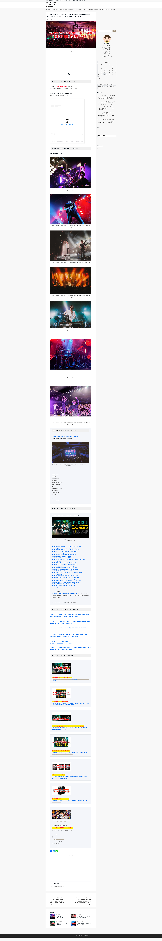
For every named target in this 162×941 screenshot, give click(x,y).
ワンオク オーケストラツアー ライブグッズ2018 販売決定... (83, 917)
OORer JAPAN (57, 19)
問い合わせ (100, 148)
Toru (103, 86)
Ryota (108, 84)
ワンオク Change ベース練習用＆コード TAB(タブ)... (84, 924)
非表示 (72, 74)
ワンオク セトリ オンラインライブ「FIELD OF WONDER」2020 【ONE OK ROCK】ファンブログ (106, 108)
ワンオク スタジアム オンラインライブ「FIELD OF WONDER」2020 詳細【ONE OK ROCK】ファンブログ (106, 121)
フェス (110, 86)
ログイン (63, 886)
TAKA (111, 84)
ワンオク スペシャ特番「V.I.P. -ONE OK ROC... (62, 924)
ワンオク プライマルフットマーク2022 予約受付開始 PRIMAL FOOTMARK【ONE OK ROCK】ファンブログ (106, 97)
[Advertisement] (60, 61)
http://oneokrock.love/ (59, 839)
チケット (106, 86)
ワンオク (99, 88)
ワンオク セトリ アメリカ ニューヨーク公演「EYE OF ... (62, 917)
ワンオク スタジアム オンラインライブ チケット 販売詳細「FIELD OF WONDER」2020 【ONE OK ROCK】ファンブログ (106, 115)
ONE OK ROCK (103, 84)
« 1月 (98, 78)
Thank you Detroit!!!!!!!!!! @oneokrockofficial (60, 138)
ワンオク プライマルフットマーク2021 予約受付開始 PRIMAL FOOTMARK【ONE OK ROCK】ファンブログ (106, 103)
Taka (52, 141)
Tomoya (99, 86)
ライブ (114, 86)
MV (98, 84)
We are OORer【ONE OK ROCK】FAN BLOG (81, 935)
